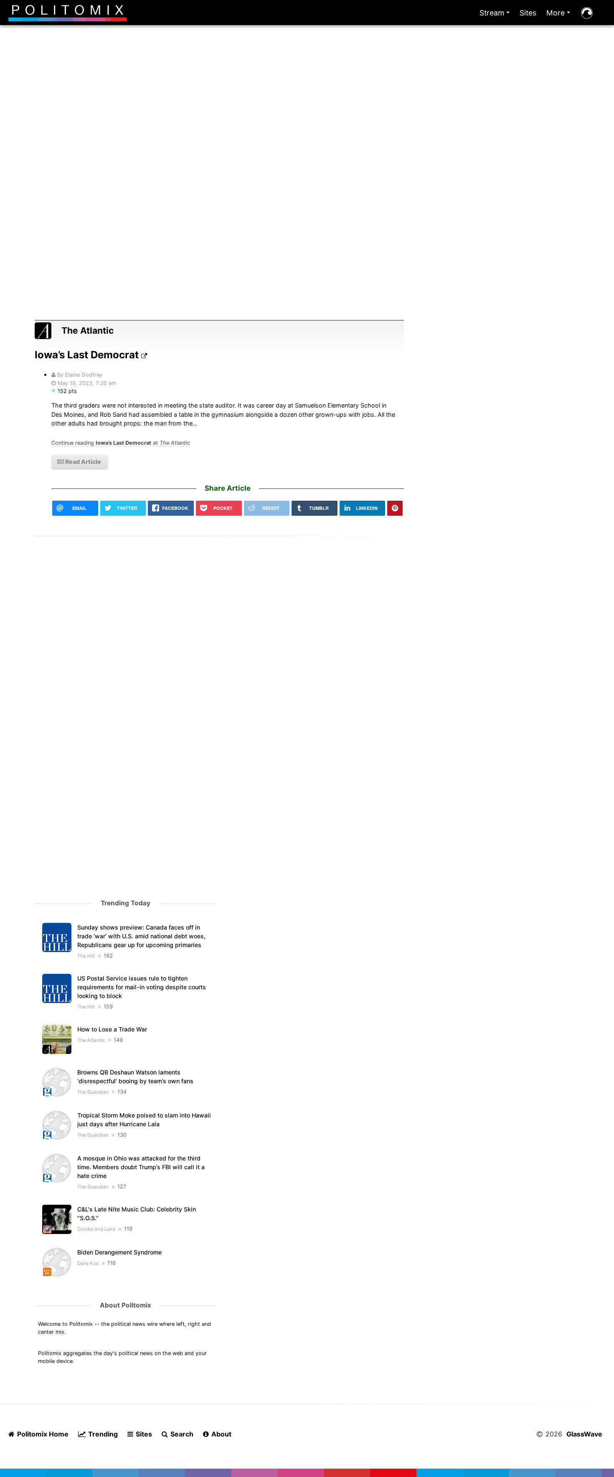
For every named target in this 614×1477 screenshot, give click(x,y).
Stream (496, 14)
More (559, 14)
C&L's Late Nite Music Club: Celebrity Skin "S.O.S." (136, 1213)
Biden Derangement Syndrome (119, 1252)
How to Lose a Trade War (112, 1029)
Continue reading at (120, 443)
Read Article (82, 461)
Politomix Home (42, 1434)
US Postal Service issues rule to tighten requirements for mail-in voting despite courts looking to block (141, 987)
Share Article (228, 488)
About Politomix (125, 1305)
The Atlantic (87, 330)
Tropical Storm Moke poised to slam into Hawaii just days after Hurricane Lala (144, 1119)
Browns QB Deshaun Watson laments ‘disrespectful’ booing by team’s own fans (135, 1076)
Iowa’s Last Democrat (88, 355)
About (220, 1434)
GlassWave (584, 1434)
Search (181, 1434)
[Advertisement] (307, 124)
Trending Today (125, 903)
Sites (528, 12)
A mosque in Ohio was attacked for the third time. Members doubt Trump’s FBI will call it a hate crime (141, 1167)
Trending (102, 1434)
